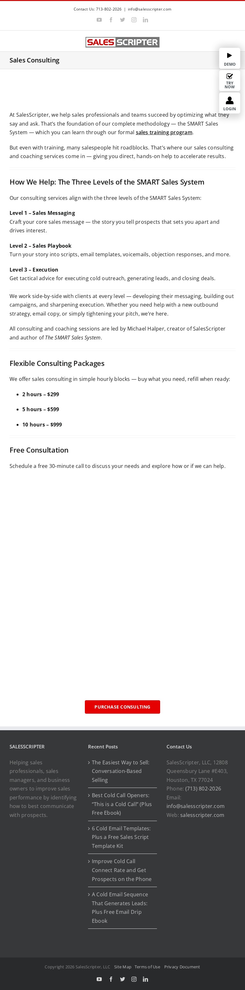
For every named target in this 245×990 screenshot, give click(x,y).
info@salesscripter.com (149, 9)
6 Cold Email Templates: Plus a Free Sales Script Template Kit (121, 837)
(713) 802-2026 (203, 788)
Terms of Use (148, 967)
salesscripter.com (202, 815)
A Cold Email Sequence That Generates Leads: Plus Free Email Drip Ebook (120, 907)
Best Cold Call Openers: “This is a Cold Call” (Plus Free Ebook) (122, 804)
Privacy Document (182, 967)
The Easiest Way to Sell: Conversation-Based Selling (121, 771)
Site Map (122, 967)
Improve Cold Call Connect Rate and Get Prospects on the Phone (122, 870)
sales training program (164, 132)
